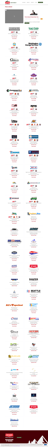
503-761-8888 (33, 98)
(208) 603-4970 (33, 362)
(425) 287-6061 (14, 362)
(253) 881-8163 (14, 324)
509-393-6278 (33, 247)
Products (32, 2)
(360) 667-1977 (33, 36)
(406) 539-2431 (14, 426)
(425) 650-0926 (33, 129)
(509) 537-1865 (14, 285)
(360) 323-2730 (14, 175)
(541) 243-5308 (14, 36)
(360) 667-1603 (33, 113)
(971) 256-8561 (14, 401)
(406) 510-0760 (14, 144)
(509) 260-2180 (14, 389)
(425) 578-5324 (33, 258)
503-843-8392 (14, 83)
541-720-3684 (14, 297)
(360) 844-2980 (14, 350)
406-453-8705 (14, 67)
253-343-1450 (33, 83)
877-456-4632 (33, 401)
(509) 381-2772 (14, 412)
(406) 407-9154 (14, 235)
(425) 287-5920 (33, 272)
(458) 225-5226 (33, 190)
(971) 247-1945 (33, 219)
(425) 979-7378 (14, 52)
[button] (25, 2)
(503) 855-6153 (33, 144)
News (36, 2)
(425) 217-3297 (33, 52)
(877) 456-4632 (14, 375)
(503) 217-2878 (14, 98)
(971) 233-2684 (14, 190)
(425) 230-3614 (14, 258)
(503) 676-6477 (33, 160)
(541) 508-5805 (14, 160)
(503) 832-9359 (33, 206)
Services (28, 2)
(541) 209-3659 (14, 129)
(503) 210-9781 (33, 67)
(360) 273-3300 (14, 246)
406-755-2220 (14, 310)
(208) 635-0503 (33, 285)
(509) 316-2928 (33, 350)
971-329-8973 (33, 375)
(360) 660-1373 (33, 389)
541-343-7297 (14, 206)
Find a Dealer (40, 2)
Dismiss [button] (45, 444)
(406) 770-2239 (14, 337)
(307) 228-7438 (33, 337)
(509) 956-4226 (14, 221)
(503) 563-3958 (33, 324)
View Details (14, 38)
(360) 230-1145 (33, 175)
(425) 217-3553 (14, 113)
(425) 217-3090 (14, 272)
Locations (23, 2)
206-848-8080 (33, 297)
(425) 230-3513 (33, 311)
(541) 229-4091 (33, 235)
